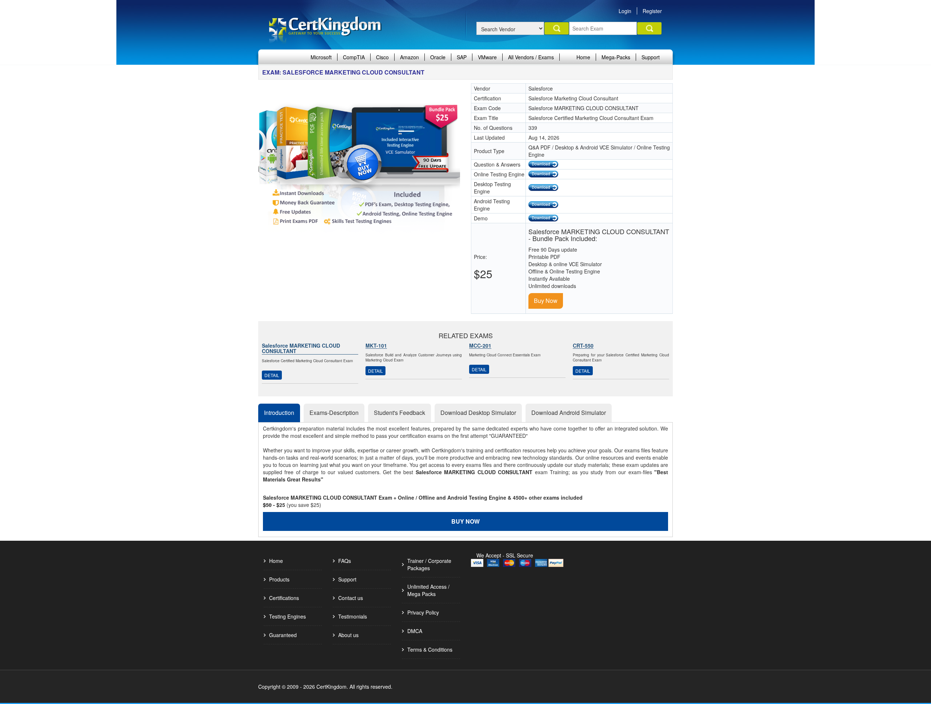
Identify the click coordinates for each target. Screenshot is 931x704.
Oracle (437, 57)
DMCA (414, 631)
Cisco (382, 57)
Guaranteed (283, 635)
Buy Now (546, 300)
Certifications (284, 597)
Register (652, 11)
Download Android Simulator (568, 412)
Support (651, 57)
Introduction (279, 412)
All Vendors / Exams (531, 57)
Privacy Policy (423, 612)
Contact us (350, 597)
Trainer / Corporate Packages (429, 564)
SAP (462, 57)
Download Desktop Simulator (478, 412)
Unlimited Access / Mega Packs (428, 590)
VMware (487, 57)
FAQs (344, 560)
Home (583, 57)
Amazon (409, 57)
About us (348, 635)
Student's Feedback (399, 412)
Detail (271, 375)
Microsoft (321, 57)
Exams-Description (334, 412)
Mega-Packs (616, 57)
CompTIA (354, 57)
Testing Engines (287, 616)
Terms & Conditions (429, 649)
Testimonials (352, 616)
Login (625, 11)
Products (279, 579)
